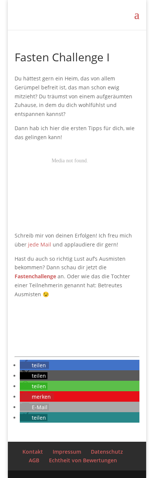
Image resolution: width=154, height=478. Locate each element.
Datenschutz (107, 451)
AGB (34, 460)
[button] (34, 365)
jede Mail (39, 244)
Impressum (67, 451)
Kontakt (32, 451)
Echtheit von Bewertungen (83, 460)
